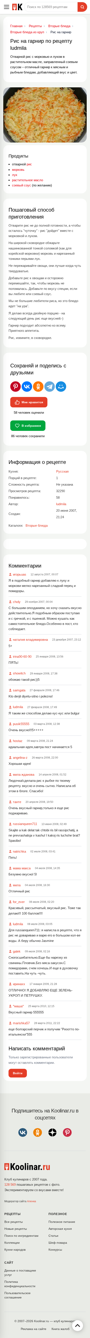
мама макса (22, 868)
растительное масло (27, 180)
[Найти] (82, 7)
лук (14, 175)
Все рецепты (13, 1221)
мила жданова (23, 774)
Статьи (53, 1235)
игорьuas (19, 574)
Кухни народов (15, 1249)
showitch (19, 673)
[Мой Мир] (61, 386)
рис (29, 164)
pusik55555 (21, 724)
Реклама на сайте (33, 1329)
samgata (19, 690)
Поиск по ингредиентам (21, 1235)
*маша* (18, 1006)
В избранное (31, 425)
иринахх (19, 984)
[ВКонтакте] (27, 386)
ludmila (18, 707)
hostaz (17, 741)
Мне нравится (32, 402)
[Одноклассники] (38, 386)
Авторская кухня (60, 1228)
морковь (18, 169)
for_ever (19, 902)
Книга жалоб (60, 1329)
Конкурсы (55, 1249)
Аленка (31, 1201)
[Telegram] (49, 386)
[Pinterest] (15, 386)
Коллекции (12, 1242)
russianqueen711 (25, 824)
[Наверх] (77, 1325)
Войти (17, 1073)
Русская (62, 471)
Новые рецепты (15, 1228)
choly (17, 602)
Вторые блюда (37, 525)
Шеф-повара (57, 1242)
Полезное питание (61, 1221)
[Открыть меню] (6, 7)
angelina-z (20, 757)
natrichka (19, 851)
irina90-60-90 (22, 656)
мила (17, 885)
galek (17, 951)
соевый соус (21, 185)
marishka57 (21, 1023)
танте (17, 802)
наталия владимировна (30, 639)
